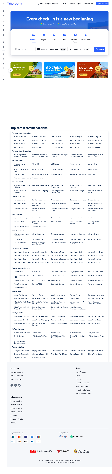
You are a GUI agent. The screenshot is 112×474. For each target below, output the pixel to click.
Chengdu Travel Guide (95, 350)
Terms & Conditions (82, 383)
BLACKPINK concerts (58, 275)
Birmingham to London (21, 298)
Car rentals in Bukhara (95, 252)
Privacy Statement (82, 386)
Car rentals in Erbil (76, 259)
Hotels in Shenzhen (95, 140)
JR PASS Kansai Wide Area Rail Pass (58, 337)
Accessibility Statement (83, 390)
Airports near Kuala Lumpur (38, 324)
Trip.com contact (56, 221)
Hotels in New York (94, 144)
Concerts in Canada (57, 284)
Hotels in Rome (37, 147)
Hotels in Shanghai (20, 137)
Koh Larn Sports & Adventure (38, 204)
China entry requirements (22, 178)
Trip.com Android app (21, 218)
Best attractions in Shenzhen (20, 191)
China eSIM (36, 164)
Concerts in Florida (76, 280)
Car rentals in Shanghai (21, 252)
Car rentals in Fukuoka (21, 255)
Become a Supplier (16, 419)
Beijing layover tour (94, 169)
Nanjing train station (76, 243)
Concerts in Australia (95, 284)
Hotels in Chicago (75, 144)
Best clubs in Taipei (94, 185)
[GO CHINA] (59, 70)
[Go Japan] (92, 70)
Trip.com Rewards (16, 405)
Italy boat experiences (58, 203)
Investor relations (16, 401)
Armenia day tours (57, 200)
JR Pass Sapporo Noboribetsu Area (19, 342)
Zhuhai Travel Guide (95, 354)
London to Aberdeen (21, 295)
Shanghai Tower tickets (77, 209)
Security (13, 422)
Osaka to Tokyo (75, 295)
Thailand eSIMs (75, 164)
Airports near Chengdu (77, 320)
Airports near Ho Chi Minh (22, 323)
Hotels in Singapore (95, 137)
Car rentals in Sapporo (77, 255)
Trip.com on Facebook (77, 218)
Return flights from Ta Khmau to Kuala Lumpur (40, 155)
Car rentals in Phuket (58, 252)
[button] (3, 3)
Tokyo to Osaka (37, 295)
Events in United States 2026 (21, 276)
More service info (16, 379)
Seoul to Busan (75, 298)
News (78, 376)
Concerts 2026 (18, 272)
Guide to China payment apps (22, 170)
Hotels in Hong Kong (39, 137)
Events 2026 (36, 272)
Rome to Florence (57, 298)
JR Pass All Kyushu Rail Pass (77, 337)
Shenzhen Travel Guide (77, 350)
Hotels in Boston (75, 147)
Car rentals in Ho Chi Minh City (22, 263)
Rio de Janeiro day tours (78, 200)
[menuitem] (3, 11)
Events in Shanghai (76, 284)
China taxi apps (75, 169)
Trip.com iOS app (38, 218)
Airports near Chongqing (40, 320)
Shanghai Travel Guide (21, 350)
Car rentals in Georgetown (60, 259)
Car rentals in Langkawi (59, 255)
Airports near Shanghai (21, 316)
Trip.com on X (55, 218)
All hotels (13, 415)
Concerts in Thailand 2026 (41, 280)
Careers (78, 379)
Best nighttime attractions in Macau (22, 186)
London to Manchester (96, 295)
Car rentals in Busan (20, 259)
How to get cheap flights (78, 174)
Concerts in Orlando (76, 275)
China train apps (93, 234)
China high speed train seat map (21, 235)
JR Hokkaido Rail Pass (39, 336)
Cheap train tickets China (78, 239)
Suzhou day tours (19, 200)
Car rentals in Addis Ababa (41, 255)
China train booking (57, 239)
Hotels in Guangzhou (77, 140)
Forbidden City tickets (21, 209)
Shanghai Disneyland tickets (39, 209)
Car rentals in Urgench (77, 262)
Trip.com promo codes (21, 226)
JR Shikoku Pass (19, 336)
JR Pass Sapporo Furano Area (96, 337)
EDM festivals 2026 (20, 287)
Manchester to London (40, 298)
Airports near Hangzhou (78, 323)
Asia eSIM (91, 174)
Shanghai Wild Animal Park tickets (95, 209)
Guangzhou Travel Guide (59, 350)
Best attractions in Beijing (41, 185)
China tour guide (38, 169)
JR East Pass (36, 333)
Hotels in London (38, 144)
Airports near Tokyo (57, 320)
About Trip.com (81, 372)
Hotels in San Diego (57, 144)
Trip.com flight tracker (39, 226)
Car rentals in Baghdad (95, 255)
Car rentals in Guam (57, 262)
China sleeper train (38, 234)
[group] (47, 24)
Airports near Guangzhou (40, 316)
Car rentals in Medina (39, 259)
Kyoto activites (74, 203)
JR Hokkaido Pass (75, 333)
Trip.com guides (37, 178)
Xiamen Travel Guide (76, 354)
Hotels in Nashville (94, 147)
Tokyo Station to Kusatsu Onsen (59, 308)
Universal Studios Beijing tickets (59, 209)
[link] (40, 3)
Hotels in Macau (56, 137)
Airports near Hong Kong (22, 320)
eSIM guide (55, 164)
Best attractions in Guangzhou (57, 186)
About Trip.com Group (83, 394)
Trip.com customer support (76, 222)
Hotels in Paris (18, 147)
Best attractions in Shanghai (76, 186)
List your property (16, 412)
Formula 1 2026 (37, 284)
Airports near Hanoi (94, 323)
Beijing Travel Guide (39, 350)
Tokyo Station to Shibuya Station (22, 303)
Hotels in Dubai (19, 140)
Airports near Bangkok (77, 316)
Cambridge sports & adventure (95, 204)
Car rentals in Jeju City (39, 252)
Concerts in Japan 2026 (21, 280)
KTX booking (18, 239)
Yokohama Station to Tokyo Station (58, 303)
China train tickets (20, 243)
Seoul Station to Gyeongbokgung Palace (78, 308)
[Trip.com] (14, 3)
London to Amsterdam (58, 295)
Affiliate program (16, 408)
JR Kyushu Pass (93, 333)
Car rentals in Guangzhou (40, 262)
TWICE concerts (37, 275)
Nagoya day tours (94, 200)
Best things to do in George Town (57, 191)
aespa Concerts (56, 280)
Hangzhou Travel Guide (21, 354)
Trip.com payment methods (94, 222)
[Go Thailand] (26, 70)
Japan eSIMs (92, 164)
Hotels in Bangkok (76, 137)
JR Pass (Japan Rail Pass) (22, 333)
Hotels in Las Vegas (39, 140)
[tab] (33, 37)
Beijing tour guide (57, 169)
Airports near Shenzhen (96, 316)
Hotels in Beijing (56, 140)
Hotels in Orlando (19, 144)
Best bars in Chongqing (40, 191)
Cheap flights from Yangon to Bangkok (76, 155)
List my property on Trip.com (39, 222)
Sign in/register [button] (102, 3)
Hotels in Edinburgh (57, 147)
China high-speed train (40, 174)
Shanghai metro (56, 174)
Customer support (16, 372)
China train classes (94, 239)
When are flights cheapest (19, 165)
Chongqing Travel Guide (40, 354)
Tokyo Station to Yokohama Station (94, 303)
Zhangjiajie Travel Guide (59, 354)
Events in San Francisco (96, 280)
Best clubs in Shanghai (77, 191)
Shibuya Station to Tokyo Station (40, 303)
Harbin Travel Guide (39, 357)
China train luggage (57, 234)
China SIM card (19, 174)
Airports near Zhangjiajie (59, 323)
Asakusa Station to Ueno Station (78, 303)
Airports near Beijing (58, 316)
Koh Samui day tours (39, 200)
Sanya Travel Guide (20, 357)
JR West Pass (55, 333)
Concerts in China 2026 (58, 272)
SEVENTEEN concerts (95, 272)
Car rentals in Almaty (95, 259)
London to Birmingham (96, 298)
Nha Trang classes (20, 203)
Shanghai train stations (58, 243)
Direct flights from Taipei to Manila (59, 155)
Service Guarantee (16, 376)
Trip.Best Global (19, 221)
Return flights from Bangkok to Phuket (20, 155)
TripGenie (91, 218)
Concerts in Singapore (21, 284)
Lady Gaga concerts (76, 272)
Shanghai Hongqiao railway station (39, 243)
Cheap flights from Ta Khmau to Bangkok (95, 155)
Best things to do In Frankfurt (95, 191)
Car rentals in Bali (94, 262)
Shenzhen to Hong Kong (78, 234)
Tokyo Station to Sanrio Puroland (21, 308)
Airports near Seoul (94, 320)
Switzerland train (38, 239)
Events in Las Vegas (95, 275)
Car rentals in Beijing (76, 252)
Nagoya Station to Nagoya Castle (38, 308)
